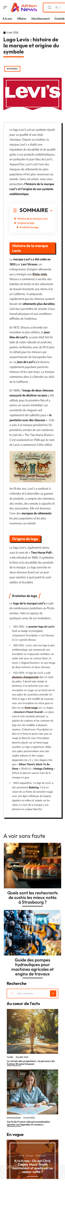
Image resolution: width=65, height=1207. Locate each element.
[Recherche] (49, 7)
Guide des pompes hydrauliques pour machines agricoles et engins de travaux (32, 967)
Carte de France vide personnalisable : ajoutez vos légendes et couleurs (29, 1123)
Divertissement (14, 1118)
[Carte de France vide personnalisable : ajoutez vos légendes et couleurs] (32, 1092)
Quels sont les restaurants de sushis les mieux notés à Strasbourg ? (32, 897)
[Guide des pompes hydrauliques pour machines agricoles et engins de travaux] (32, 932)
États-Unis (39, 274)
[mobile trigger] (6, 7)
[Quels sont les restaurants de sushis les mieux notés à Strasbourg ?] (32, 865)
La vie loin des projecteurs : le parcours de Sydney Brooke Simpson (30, 1062)
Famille (10, 1057)
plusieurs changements (25, 677)
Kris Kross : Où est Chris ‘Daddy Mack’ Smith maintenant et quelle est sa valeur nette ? (32, 1166)
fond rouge (31, 707)
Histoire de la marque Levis (32, 218)
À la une (29, 1156)
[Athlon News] (24, 7)
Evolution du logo (29, 227)
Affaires (12, 68)
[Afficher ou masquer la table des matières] (50, 211)
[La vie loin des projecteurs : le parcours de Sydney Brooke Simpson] (32, 1031)
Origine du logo (25, 222)
